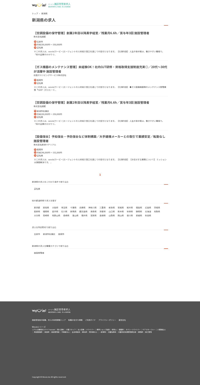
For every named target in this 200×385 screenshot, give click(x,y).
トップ (35, 13)
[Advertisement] (100, 282)
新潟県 (44, 13)
